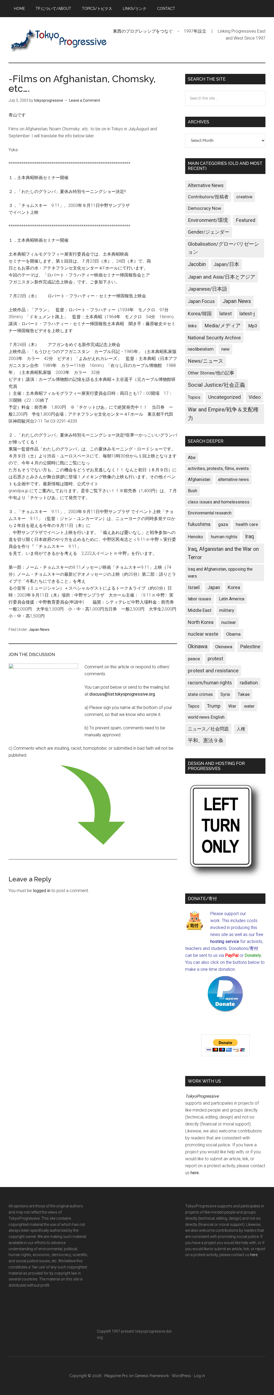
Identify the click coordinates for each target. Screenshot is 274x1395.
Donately (253, 955)
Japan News (39, 629)
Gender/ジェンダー (208, 232)
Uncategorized (224, 397)
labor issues (199, 598)
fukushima (199, 524)
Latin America (231, 598)
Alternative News (206, 185)
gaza (223, 524)
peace (194, 658)
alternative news (233, 479)
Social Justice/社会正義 (216, 385)
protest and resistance (213, 671)
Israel (194, 587)
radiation (249, 682)
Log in (199, 1376)
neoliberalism (201, 349)
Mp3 (252, 325)
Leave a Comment (84, 100)
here (195, 1172)
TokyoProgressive (59, 40)
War (232, 706)
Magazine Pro (116, 1376)
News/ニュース (205, 361)
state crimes (200, 694)
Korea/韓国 (200, 313)
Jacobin (197, 264)
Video (255, 397)
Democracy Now (204, 208)
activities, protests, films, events (218, 468)
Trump (213, 706)
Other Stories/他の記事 (211, 373)
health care (247, 524)
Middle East (199, 610)
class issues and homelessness (218, 502)
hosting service (224, 941)
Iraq (249, 536)
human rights (224, 536)
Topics (194, 397)
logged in (41, 890)
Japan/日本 (226, 264)
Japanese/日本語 (207, 289)
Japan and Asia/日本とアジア (221, 277)
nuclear (228, 622)
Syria (225, 694)
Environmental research (209, 512)
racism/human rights (210, 682)
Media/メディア (222, 326)
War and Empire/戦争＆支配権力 (223, 414)
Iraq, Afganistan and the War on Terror (223, 553)
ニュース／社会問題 (208, 728)
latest (225, 313)
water (249, 706)
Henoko (195, 536)
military (226, 610)
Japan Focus (201, 301)
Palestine (250, 647)
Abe (192, 457)
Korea (234, 587)
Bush (192, 490)
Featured (245, 220)
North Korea (201, 622)
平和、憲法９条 (205, 740)
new (225, 349)
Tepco (193, 706)
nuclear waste (203, 634)
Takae (244, 694)
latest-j (247, 314)
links (192, 325)
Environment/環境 (208, 220)
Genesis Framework (152, 1376)
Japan (213, 587)
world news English (206, 717)
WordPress (181, 1376)
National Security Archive (214, 337)
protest (215, 658)
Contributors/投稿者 (208, 196)
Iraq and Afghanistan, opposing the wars (220, 573)
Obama (233, 634)
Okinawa (197, 646)
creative (244, 196)
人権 (241, 728)
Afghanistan (199, 479)
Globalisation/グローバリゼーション (223, 248)
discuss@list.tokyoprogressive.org (122, 694)
